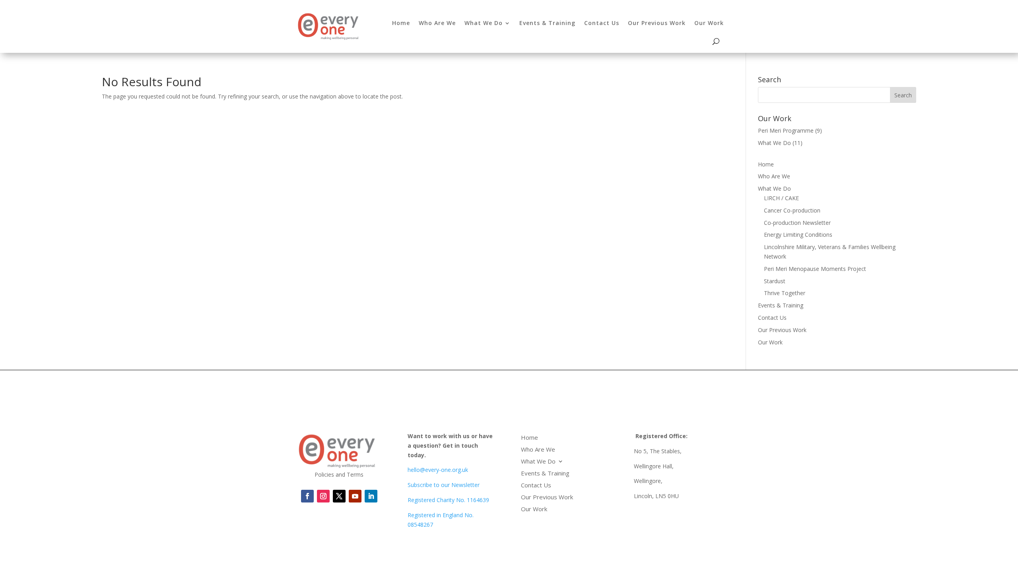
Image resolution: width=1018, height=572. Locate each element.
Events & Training (547, 23)
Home (401, 23)
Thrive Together (784, 293)
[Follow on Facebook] (307, 496)
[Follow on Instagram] (323, 496)
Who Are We (437, 23)
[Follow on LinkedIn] (355, 496)
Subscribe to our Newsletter (444, 485)
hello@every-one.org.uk (438, 469)
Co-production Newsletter (797, 222)
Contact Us (601, 23)
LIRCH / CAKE (781, 198)
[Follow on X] (339, 496)
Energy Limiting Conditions (798, 234)
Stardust (774, 281)
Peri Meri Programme (786, 130)
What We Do (483, 23)
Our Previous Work (657, 23)
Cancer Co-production (792, 210)
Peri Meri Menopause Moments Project (815, 268)
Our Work (709, 23)
